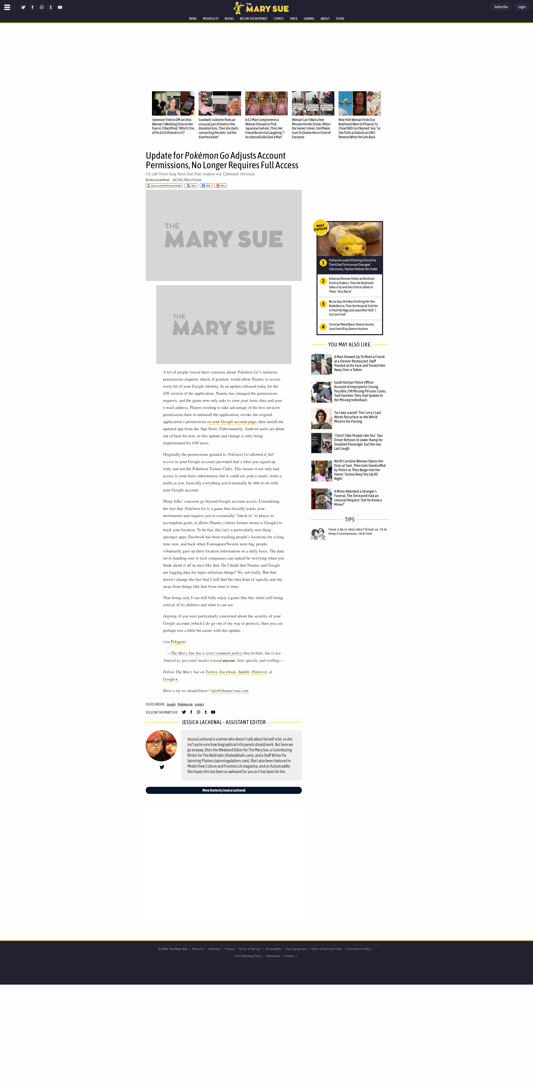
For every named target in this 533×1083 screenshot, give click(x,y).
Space (294, 18)
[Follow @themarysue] (23, 10)
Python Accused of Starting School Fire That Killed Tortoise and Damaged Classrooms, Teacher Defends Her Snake (353, 264)
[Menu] (7, 7)
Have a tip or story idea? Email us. (354, 529)
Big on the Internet (253, 18)
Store (340, 18)
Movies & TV (210, 18)
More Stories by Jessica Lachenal (223, 790)
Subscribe (501, 7)
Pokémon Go (185, 704)
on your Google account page (231, 421)
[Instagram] (41, 10)
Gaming (309, 18)
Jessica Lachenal (159, 180)
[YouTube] (60, 10)
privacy (199, 704)
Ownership (273, 956)
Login (522, 7)
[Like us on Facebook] (32, 10)
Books (229, 18)
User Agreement (296, 949)
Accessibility (273, 949)
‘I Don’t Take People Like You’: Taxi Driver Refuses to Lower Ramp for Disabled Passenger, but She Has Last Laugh (358, 442)
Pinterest (259, 671)
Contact (289, 956)
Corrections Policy (359, 949)
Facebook (227, 671)
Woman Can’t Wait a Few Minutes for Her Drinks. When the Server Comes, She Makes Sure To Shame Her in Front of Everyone (311, 128)
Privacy (229, 949)
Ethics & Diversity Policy (326, 949)
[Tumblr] (51, 10)
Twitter (211, 671)
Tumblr (244, 671)
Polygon (177, 641)
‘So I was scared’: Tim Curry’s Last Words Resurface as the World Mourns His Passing (357, 416)
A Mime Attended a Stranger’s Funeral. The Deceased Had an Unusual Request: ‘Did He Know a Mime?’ (358, 498)
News (193, 18)
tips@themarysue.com (229, 690)
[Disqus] (225, 865)
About (325, 18)
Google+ (170, 679)
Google (171, 704)
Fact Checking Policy (248, 956)
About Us (198, 949)
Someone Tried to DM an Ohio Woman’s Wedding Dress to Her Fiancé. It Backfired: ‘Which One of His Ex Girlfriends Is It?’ (173, 126)
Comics (279, 18)
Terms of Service (250, 949)
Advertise (214, 949)
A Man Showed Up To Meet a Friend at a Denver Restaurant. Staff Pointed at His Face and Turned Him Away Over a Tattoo (359, 363)
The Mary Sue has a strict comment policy (206, 653)
